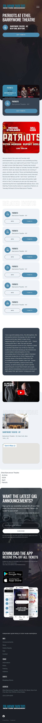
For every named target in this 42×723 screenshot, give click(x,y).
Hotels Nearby (7, 648)
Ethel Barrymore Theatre (10, 473)
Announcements (8, 642)
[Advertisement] (21, 58)
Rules (4, 666)
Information (6, 663)
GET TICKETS (21, 35)
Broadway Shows (8, 680)
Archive (4, 475)
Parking (5, 669)
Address (5, 672)
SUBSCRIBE (21, 531)
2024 (4, 478)
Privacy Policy (6, 720)
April (3, 480)
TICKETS (29, 221)
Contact (5, 654)
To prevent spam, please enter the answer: (27, 513)
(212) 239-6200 (8, 696)
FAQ (4, 651)
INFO (12, 221)
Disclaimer (12, 720)
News (4, 645)
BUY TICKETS (21, 111)
